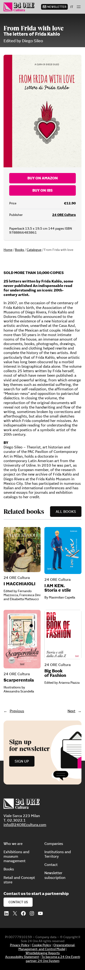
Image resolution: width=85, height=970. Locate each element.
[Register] (42, 752)
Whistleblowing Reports (43, 953)
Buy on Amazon (42, 178)
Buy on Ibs (42, 190)
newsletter (56, 7)
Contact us (18, 902)
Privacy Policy (20, 945)
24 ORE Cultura (64, 215)
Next (71, 711)
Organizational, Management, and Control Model (46, 947)
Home (8, 250)
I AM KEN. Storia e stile (57, 587)
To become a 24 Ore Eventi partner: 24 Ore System (53, 959)
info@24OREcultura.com (25, 824)
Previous (17, 711)
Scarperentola (19, 680)
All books (66, 511)
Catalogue (34, 250)
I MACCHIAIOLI (19, 584)
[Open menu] (78, 7)
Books (19, 250)
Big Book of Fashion (55, 673)
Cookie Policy (41, 945)
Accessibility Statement (22, 957)
